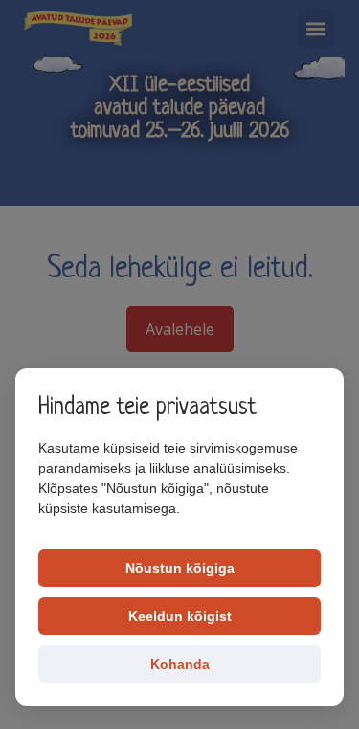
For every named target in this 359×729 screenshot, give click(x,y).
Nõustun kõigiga (180, 568)
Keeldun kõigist (180, 616)
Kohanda (180, 664)
